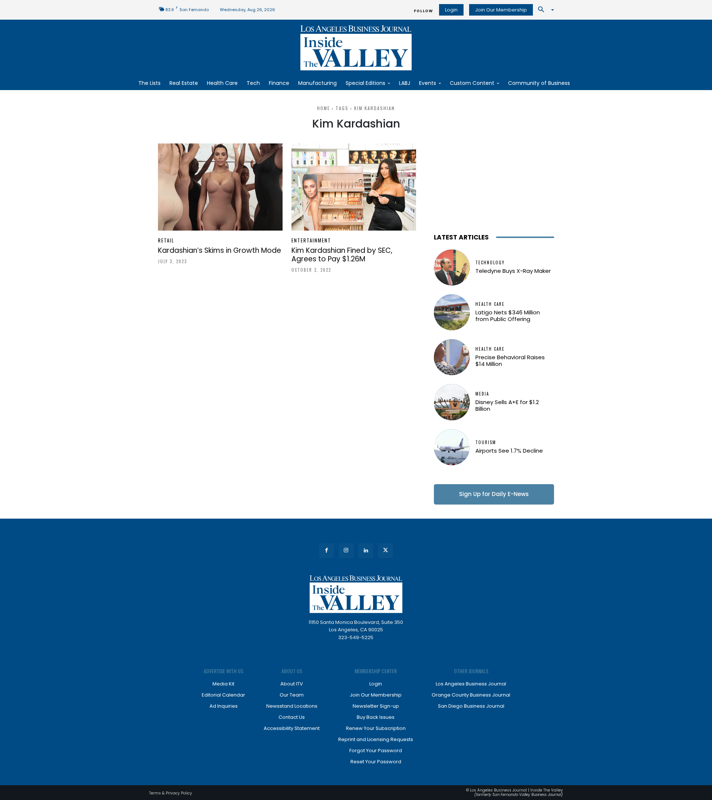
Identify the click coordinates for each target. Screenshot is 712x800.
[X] (385, 550)
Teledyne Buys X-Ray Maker (513, 271)
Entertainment (311, 240)
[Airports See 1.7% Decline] (452, 447)
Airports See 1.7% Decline (509, 450)
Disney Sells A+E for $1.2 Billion (507, 405)
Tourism (485, 442)
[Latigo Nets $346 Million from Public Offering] (452, 312)
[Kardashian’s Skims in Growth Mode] (220, 187)
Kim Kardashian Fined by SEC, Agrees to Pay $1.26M (341, 254)
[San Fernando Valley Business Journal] (356, 47)
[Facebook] (326, 550)
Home (323, 108)
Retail (166, 240)
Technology (490, 263)
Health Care (490, 304)
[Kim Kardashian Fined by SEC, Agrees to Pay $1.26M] (353, 187)
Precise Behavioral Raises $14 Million (510, 360)
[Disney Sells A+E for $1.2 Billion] (452, 402)
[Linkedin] (366, 550)
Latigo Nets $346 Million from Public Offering (507, 315)
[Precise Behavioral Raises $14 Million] (452, 357)
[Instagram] (346, 550)
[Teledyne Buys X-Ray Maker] (452, 267)
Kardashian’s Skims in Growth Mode (219, 250)
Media (482, 394)
